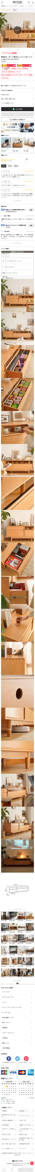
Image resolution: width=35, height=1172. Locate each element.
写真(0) (10, 166)
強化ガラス (11, 72)
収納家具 (3, 6)
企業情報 (4, 1153)
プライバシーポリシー (27, 1153)
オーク (18, 72)
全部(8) (4, 166)
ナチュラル (5, 78)
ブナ (25, 75)
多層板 (30, 75)
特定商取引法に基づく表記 (13, 1153)
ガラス (21, 75)
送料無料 (13, 68)
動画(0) (16, 166)
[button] (1, 144)
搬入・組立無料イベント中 (9, 75)
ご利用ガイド (17, 1155)
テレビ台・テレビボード (13, 6)
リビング (4, 72)
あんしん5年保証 (23, 68)
